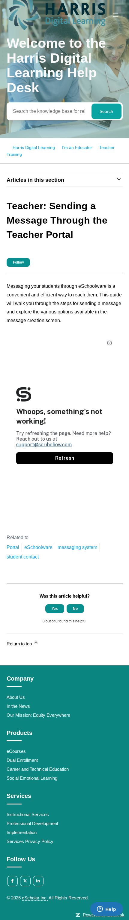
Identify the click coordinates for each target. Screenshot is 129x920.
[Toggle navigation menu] (116, 15)
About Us (16, 697)
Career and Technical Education (38, 769)
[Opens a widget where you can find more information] (106, 909)
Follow (18, 262)
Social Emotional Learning (32, 778)
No (75, 609)
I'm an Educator (77, 147)
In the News (18, 706)
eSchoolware (38, 547)
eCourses (16, 751)
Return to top (20, 643)
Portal (13, 547)
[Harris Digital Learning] (57, 30)
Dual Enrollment (22, 760)
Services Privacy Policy (30, 841)
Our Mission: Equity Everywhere (38, 715)
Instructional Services (28, 814)
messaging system (77, 547)
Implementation (22, 832)
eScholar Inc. (35, 897)
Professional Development (32, 823)
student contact (23, 556)
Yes (55, 609)
